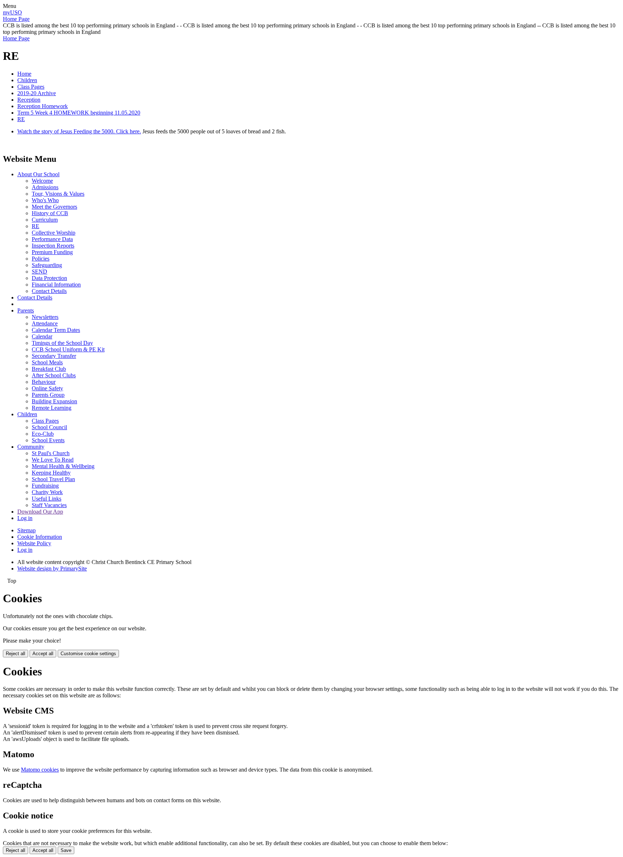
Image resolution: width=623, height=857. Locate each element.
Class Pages (30, 87)
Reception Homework (42, 106)
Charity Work (47, 492)
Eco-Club (43, 434)
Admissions (45, 187)
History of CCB (50, 213)
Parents (25, 310)
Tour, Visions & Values (58, 194)
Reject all (15, 653)
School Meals (47, 362)
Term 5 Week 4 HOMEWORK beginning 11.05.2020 (78, 113)
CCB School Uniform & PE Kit (68, 349)
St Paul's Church (51, 453)
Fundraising (45, 486)
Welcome (42, 181)
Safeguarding (47, 265)
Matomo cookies (40, 770)
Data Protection (49, 278)
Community (30, 447)
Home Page (16, 19)
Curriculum (45, 220)
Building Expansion (54, 401)
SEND (39, 271)
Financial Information (56, 284)
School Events (48, 440)
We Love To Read (53, 460)
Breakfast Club (49, 369)
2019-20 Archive (36, 93)
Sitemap (26, 530)
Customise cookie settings (88, 653)
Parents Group (48, 395)
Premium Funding (52, 252)
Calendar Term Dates (56, 330)
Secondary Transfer (54, 356)
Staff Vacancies (49, 505)
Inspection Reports (53, 246)
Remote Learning (51, 408)
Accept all (42, 653)
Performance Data (52, 239)
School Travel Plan (53, 479)
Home (24, 74)
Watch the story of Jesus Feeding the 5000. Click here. (79, 131)
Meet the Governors (54, 207)
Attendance (45, 323)
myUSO (12, 12)
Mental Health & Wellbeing (63, 466)
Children (27, 80)
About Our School (38, 174)
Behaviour (44, 382)
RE (21, 119)
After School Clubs (54, 375)
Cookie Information (39, 537)
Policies (40, 259)
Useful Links (46, 499)
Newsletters (45, 317)
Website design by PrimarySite (52, 568)
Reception (28, 100)
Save (66, 850)
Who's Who (45, 200)
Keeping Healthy (51, 473)
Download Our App (40, 512)
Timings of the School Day (62, 343)
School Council (49, 427)
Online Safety (47, 388)
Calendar (42, 336)
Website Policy (34, 543)
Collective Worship (53, 233)
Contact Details (49, 291)
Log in (24, 518)
